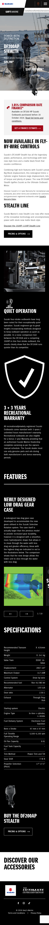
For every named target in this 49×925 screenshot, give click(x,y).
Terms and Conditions (16, 913)
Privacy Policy (36, 913)
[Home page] (7, 4)
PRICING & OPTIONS (17, 234)
